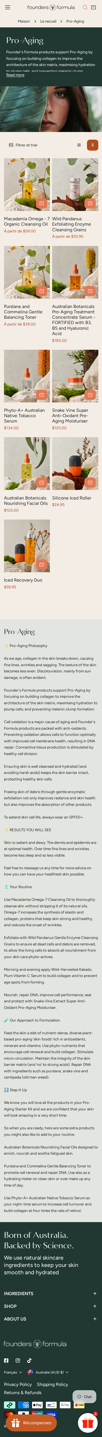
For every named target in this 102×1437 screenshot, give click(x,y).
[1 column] (79, 145)
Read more (15, 74)
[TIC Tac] (29, 1360)
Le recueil (48, 21)
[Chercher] (85, 7)
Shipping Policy (52, 1384)
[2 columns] (92, 145)
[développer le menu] (7, 7)
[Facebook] (6, 1361)
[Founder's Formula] (51, 7)
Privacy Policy (18, 1384)
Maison (24, 21)
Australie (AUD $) (49, 1372)
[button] (93, 7)
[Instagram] (18, 1361)
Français (10, 1372)
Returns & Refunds (22, 1392)
